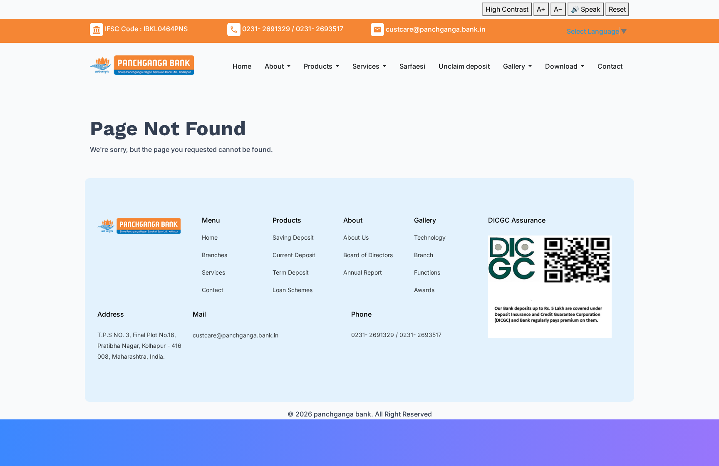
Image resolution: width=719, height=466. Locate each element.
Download (562, 66)
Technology (430, 237)
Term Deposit (291, 272)
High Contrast (507, 9)
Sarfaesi (412, 66)
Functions (427, 272)
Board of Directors (368, 254)
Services (366, 66)
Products (319, 66)
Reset (617, 9)
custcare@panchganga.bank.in (235, 335)
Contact (610, 66)
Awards (424, 289)
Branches (214, 254)
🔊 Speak (585, 9)
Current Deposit (294, 254)
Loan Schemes (292, 289)
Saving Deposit (293, 237)
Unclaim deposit (464, 66)
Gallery (515, 66)
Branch (423, 254)
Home (242, 66)
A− (558, 9)
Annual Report (362, 272)
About (275, 66)
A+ (541, 9)
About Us (356, 237)
